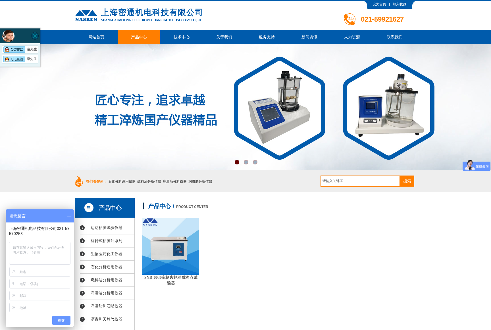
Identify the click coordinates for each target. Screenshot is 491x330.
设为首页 (379, 4)
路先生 (32, 49)
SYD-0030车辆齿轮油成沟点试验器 (170, 280)
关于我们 (224, 37)
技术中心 (182, 37)
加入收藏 (399, 4)
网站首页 (96, 37)
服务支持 (267, 37)
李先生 (32, 59)
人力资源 (352, 37)
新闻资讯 (309, 37)
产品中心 (139, 37)
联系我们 (395, 37)
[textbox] (360, 181)
